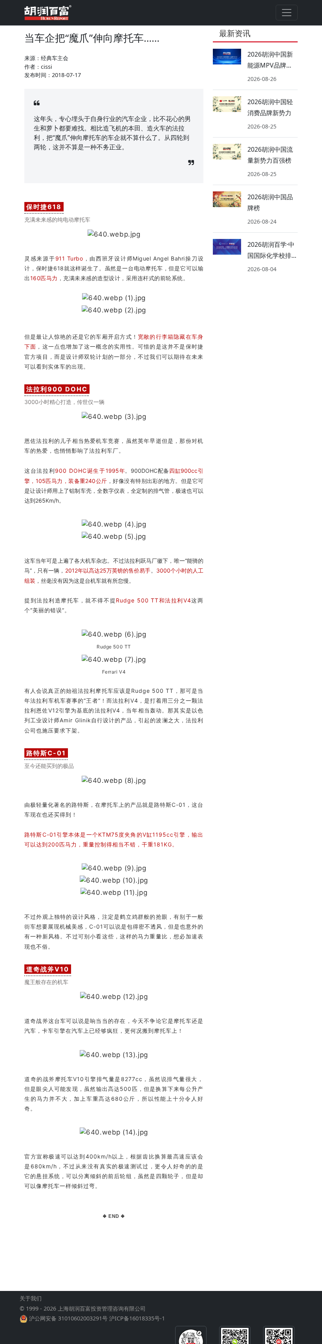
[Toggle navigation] (287, 12)
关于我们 (31, 1298)
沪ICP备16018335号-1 (137, 1318)
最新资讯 (235, 33)
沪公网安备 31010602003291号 (68, 1318)
